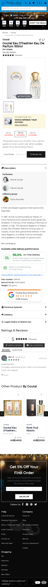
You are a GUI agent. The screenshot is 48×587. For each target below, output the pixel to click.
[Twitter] (43, 40)
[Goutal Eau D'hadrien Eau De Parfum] (8, 107)
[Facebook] (40, 40)
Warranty (26, 529)
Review (6, 350)
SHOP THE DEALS (38, 23)
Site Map (4, 570)
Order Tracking (7, 529)
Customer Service (7, 516)
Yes (38, 582)
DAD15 (15, 15)
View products (21, 125)
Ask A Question (36, 345)
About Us (26, 516)
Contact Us (5, 539)
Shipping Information (9, 520)
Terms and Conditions (31, 525)
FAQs (3, 534)
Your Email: (9, 154)
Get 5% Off (24, 496)
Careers (25, 548)
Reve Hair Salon (7, 543)
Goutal (13, 33)
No (44, 582)
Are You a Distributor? (31, 543)
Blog (24, 520)
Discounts (5, 561)
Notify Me (37, 154)
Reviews (4, 565)
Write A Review (15, 345)
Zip (2, 556)
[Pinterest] (31, 505)
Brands (5, 33)
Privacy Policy (28, 534)
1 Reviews (18, 55)
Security (26, 539)
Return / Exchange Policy (10, 525)
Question (17, 350)
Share (5, 375)
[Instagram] (27, 505)
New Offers (5, 574)
